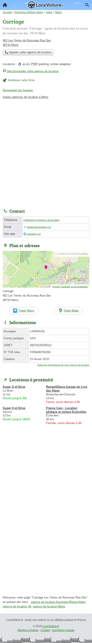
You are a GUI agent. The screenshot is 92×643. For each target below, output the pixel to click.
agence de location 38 (17, 606)
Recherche (87, 5)
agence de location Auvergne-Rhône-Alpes (58, 602)
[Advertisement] (46, 152)
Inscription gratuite (63, 630)
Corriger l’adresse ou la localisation (70, 286)
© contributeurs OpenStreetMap (71, 254)
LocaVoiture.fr (50, 626)
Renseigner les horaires (18, 90)
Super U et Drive (14, 386)
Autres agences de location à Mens (25, 97)
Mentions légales (28, 630)
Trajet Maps (71, 310)
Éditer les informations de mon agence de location (63, 365)
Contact (45, 630)
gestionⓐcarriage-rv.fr (39, 227)
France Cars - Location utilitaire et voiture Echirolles (66, 410)
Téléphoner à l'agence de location (41, 220)
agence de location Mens (49, 606)
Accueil (5, 5)
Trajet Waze (26, 310)
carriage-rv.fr (34, 234)
